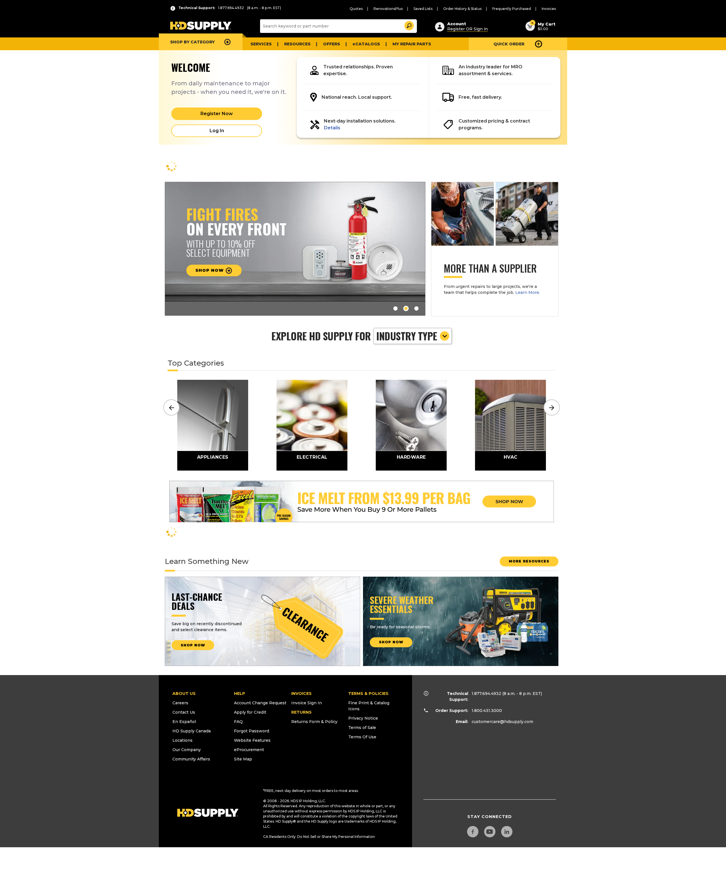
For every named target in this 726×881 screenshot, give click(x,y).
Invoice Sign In (306, 702)
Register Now (217, 113)
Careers (180, 702)
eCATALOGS (366, 44)
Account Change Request (260, 702)
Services (261, 44)
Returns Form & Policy (314, 721)
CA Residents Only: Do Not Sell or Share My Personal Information (319, 836)
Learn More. (527, 292)
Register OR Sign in (467, 28)
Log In (217, 130)
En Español (184, 721)
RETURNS (301, 712)
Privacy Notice (363, 718)
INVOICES (301, 693)
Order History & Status (462, 9)
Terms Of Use (362, 736)
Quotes (356, 9)
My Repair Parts (411, 44)
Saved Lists (422, 9)
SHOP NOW (193, 645)
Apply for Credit (250, 712)
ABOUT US (184, 693)
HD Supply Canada (191, 731)
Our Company (186, 749)
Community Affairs (191, 759)
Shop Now (210, 270)
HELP (239, 693)
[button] (408, 25)
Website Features (252, 740)
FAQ (238, 721)
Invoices (549, 9)
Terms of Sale (362, 727)
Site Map (243, 759)
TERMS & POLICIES (368, 693)
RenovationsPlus (388, 9)
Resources (297, 44)
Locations (182, 740)
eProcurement (249, 749)
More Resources (529, 561)
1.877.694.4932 (486, 693)
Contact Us (183, 712)
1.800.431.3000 (487, 710)
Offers (331, 44)
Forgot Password (251, 731)
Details (332, 127)
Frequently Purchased (511, 9)
